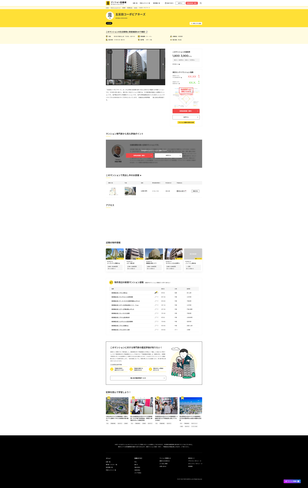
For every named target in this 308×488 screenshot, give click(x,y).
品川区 (135, 7)
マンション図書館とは (165, 458)
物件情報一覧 (156, 3)
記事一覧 (135, 3)
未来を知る (137, 470)
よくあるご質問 (163, 463)
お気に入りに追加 (197, 23)
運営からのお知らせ (165, 461)
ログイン (180, 3)
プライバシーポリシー (193, 461)
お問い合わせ (163, 466)
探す (200, 3)
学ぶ (107, 423)
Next (163, 64)
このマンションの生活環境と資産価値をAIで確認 (125, 32)
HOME (107, 7)
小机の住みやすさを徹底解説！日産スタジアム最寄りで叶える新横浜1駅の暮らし (117, 418)
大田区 (181, 426)
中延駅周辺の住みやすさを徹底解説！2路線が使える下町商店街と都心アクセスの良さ (166, 418)
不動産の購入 (113, 423)
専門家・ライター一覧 (111, 464)
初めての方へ (170, 3)
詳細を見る (195, 191)
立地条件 (126, 423)
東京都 (123, 7)
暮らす (136, 464)
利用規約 (190, 466)
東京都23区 (129, 7)
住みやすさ (120, 423)
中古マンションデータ (115, 7)
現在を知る (137, 467)
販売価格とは (175, 64)
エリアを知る (138, 473)
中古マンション (194, 423)
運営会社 (190, 458)
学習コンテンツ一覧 (145, 3)
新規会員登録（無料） (192, 3)
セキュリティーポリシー (194, 463)
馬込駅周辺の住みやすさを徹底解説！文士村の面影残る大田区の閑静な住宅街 (190, 418)
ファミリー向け (194, 426)
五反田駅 (109, 23)
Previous (108, 64)
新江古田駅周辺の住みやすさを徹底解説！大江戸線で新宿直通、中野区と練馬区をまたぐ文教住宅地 (141, 418)
